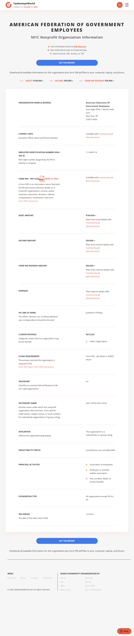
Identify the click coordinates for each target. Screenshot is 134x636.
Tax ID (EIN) (90, 585)
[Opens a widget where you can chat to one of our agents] (124, 631)
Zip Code (89, 578)
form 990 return (26, 367)
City (61, 581)
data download (92, 137)
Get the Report (67, 62)
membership (105, 133)
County (88, 581)
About (23, 578)
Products (11, 578)
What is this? (51, 178)
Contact (34, 578)
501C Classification (93, 589)
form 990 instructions (28, 201)
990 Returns (80, 46)
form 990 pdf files (78, 72)
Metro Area (65, 589)
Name (63, 578)
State (62, 585)
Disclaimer (47, 578)
